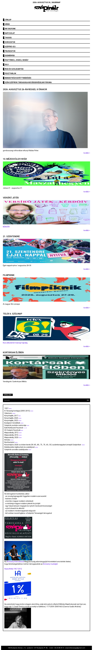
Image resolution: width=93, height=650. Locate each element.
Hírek (7, 24)
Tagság (8, 38)
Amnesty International (15, 562)
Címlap (8, 20)
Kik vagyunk (10, 29)
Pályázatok (10, 51)
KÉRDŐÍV (6, 227)
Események (10, 56)
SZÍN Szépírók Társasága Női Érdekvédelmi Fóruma (28, 82)
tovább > (86, 153)
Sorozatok (10, 42)
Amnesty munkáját (50, 564)
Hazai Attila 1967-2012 (13, 569)
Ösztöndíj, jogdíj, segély (16, 60)
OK (88, 400)
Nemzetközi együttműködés (18, 78)
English (8, 395)
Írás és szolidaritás (14, 69)
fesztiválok (10, 73)
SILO (7, 64)
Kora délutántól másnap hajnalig (15, 343)
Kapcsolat (10, 33)
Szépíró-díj (10, 47)
